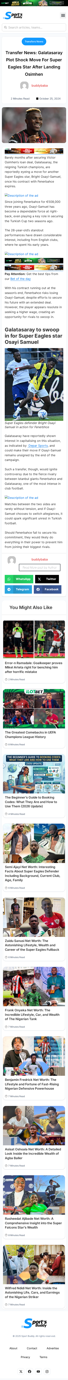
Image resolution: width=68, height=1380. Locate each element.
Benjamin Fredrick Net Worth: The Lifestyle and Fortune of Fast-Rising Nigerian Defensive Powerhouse (32, 1084)
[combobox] (34, 27)
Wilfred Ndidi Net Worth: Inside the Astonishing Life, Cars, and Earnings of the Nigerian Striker (32, 1292)
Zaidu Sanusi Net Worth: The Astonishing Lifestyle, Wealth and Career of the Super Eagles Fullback (32, 945)
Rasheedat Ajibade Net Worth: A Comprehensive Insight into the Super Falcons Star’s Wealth (33, 1223)
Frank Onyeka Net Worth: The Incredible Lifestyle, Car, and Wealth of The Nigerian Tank (32, 1014)
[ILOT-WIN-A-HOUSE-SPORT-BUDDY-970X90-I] (34, 153)
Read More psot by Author (40, 567)
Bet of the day (20, 279)
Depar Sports (38, 445)
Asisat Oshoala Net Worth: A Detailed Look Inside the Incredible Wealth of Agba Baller (33, 1153)
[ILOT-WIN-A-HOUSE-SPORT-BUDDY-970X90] (34, 5)
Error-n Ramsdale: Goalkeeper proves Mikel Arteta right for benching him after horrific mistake (33, 667)
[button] (63, 15)
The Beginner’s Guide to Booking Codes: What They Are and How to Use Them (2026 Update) (31, 802)
